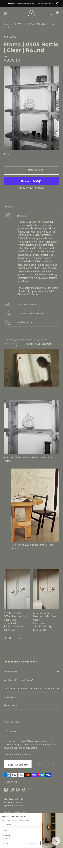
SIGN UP (32, 843)
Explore (9, 638)
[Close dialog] (61, 815)
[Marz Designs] (31, 15)
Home (6, 24)
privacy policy (23, 754)
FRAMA (18, 24)
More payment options (31, 188)
